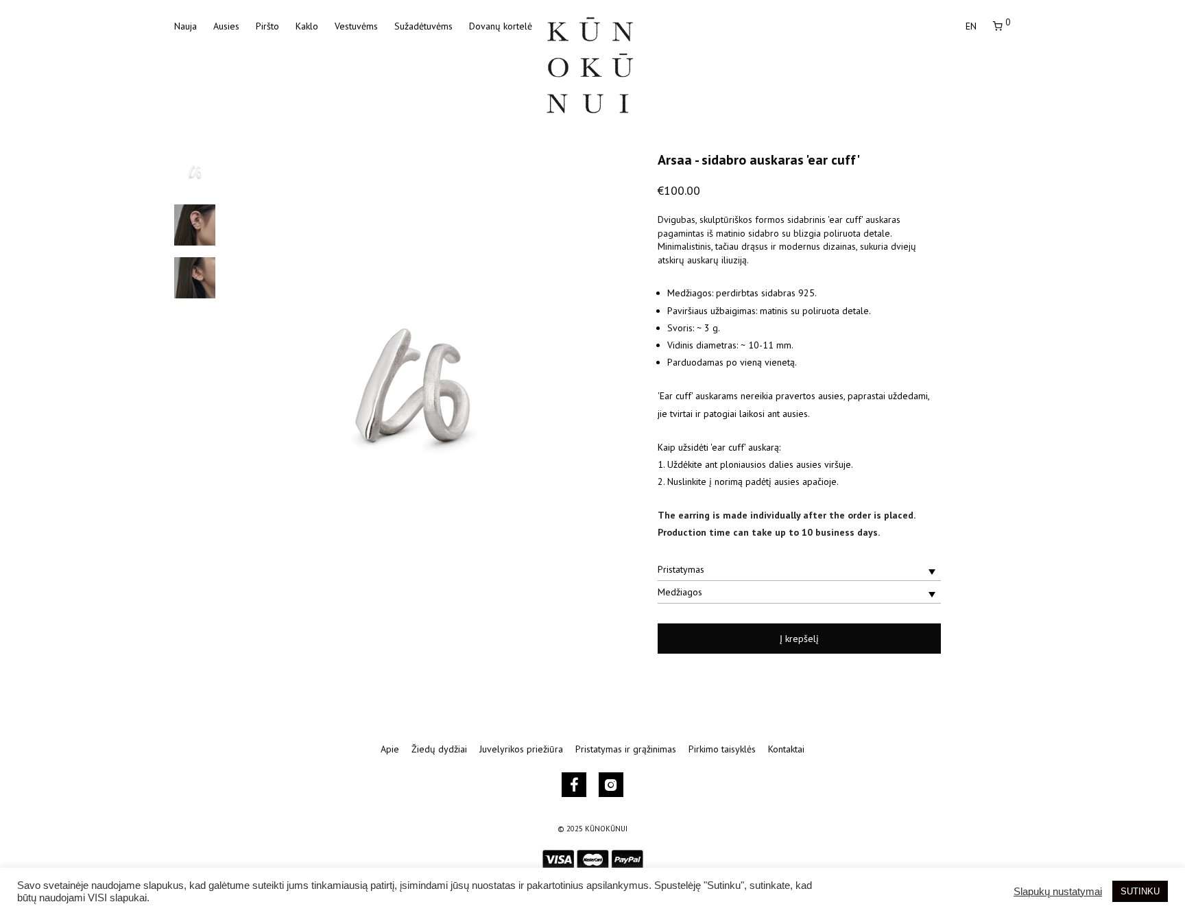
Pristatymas (681, 569)
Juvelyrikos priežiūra (521, 749)
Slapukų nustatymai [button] (1058, 891)
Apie (390, 749)
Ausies (226, 26)
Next (574, 388)
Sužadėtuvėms (423, 26)
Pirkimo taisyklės (722, 749)
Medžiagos (680, 592)
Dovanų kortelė (500, 26)
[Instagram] (611, 784)
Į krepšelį (799, 638)
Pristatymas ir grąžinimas (625, 749)
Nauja (185, 26)
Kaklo (307, 26)
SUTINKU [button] (1140, 891)
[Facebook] (574, 784)
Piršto (267, 26)
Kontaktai (786, 749)
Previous (252, 388)
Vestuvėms (356, 26)
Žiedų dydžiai (439, 749)
